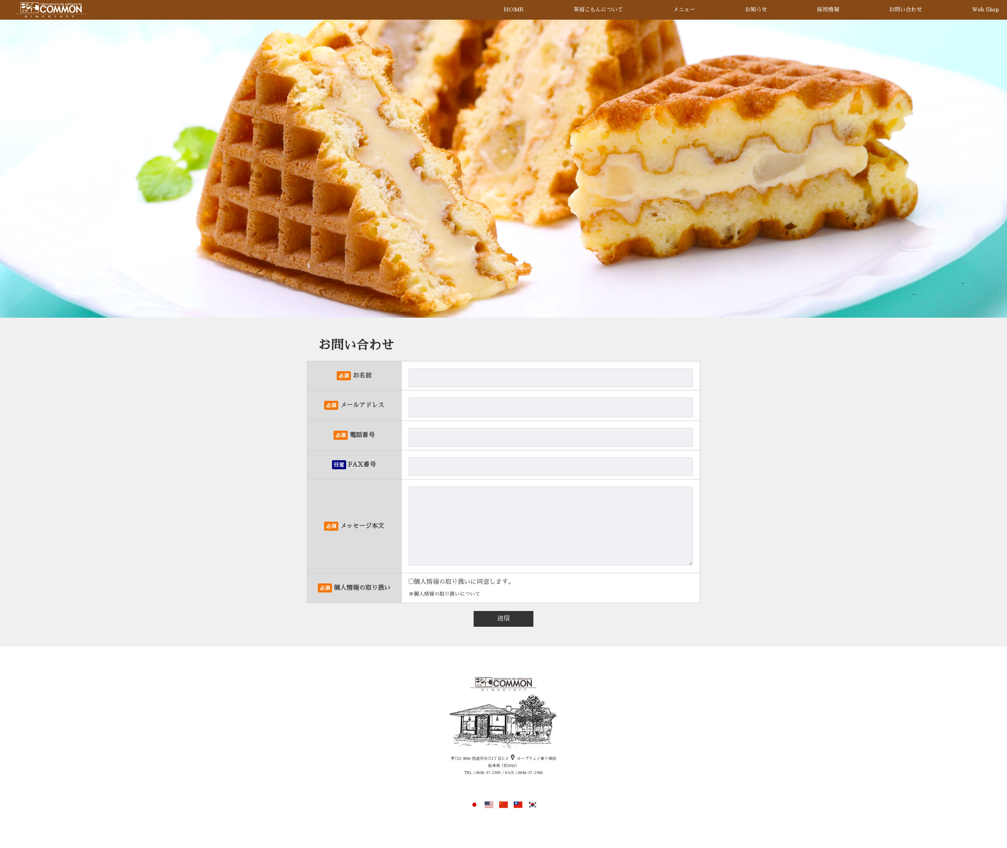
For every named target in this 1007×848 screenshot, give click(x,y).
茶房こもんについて (598, 9)
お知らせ (756, 9)
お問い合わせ (905, 9)
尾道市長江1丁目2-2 (490, 759)
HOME (514, 9)
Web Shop (985, 9)
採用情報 (828, 9)
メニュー (684, 9)
